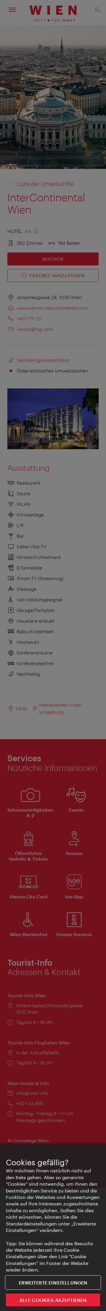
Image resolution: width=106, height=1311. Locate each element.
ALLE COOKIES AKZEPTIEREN (53, 1300)
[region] (53, 1227)
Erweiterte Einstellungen (53, 1282)
